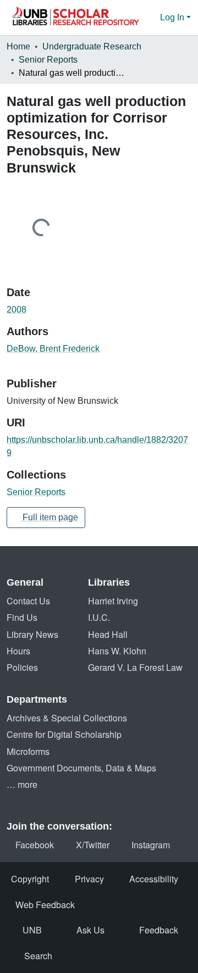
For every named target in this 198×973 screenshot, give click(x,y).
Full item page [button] (49, 517)
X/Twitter (92, 844)
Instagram (150, 844)
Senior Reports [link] (48, 59)
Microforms (28, 751)
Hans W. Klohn (117, 650)
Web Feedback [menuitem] (45, 904)
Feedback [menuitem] (158, 930)
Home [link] (18, 46)
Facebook (34, 844)
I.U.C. (99, 617)
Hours (18, 650)
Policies (22, 667)
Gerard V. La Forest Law (135, 667)
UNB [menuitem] (32, 930)
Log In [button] (173, 17)
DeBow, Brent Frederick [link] (53, 348)
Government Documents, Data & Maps (81, 767)
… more (22, 784)
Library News (32, 634)
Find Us (22, 617)
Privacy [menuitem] (89, 878)
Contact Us (28, 600)
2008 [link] (16, 309)
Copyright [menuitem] (30, 878)
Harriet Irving (113, 600)
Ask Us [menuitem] (90, 930)
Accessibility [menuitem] (153, 878)
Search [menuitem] (38, 955)
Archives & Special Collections (67, 717)
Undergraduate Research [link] (91, 46)
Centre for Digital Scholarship (64, 734)
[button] (75, 17)
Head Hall (108, 634)
